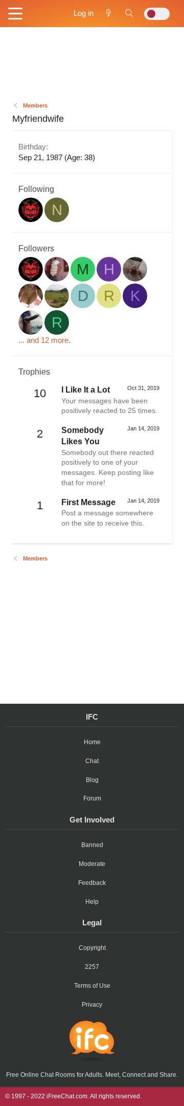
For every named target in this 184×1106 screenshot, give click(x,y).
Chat (92, 761)
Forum (92, 798)
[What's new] (109, 13)
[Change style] (157, 14)
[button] (15, 14)
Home (92, 742)
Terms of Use (92, 985)
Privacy (92, 1004)
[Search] (129, 13)
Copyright (92, 947)
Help (92, 901)
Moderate (92, 864)
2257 (92, 966)
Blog (92, 780)
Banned (92, 845)
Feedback (92, 882)
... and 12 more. (44, 340)
